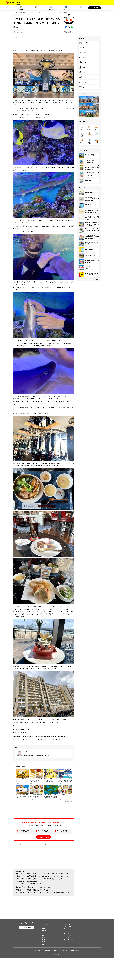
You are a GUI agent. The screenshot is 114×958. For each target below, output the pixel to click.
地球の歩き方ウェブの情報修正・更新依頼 (27, 881)
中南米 (84, 52)
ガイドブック (66, 9)
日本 (17, 12)
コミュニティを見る (94, 8)
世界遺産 (89, 136)
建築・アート (89, 129)
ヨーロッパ (85, 42)
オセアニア (85, 57)
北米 (84, 47)
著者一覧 (66, 931)
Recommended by (65, 801)
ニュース (66, 928)
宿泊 (96, 129)
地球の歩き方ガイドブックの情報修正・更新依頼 (29, 883)
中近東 (84, 77)
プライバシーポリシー (91, 924)
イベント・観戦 (82, 136)
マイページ (68, 937)
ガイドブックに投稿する (92, 932)
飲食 (82, 129)
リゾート (85, 67)
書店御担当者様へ (90, 930)
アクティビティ (82, 142)
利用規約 (88, 926)
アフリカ (85, 82)
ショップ (96, 142)
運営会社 (88, 922)
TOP (14, 12)
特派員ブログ (51, 9)
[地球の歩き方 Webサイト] (13, 3)
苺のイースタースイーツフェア (25, 666)
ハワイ (84, 62)
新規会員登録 (68, 935)
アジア (84, 72)
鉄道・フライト (89, 143)
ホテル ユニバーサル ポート (54, 50)
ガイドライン (89, 928)
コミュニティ (81, 9)
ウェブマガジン (35, 9)
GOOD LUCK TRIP (68, 939)
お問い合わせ (89, 936)
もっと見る (95, 279)
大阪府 (20, 12)
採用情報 (88, 934)
